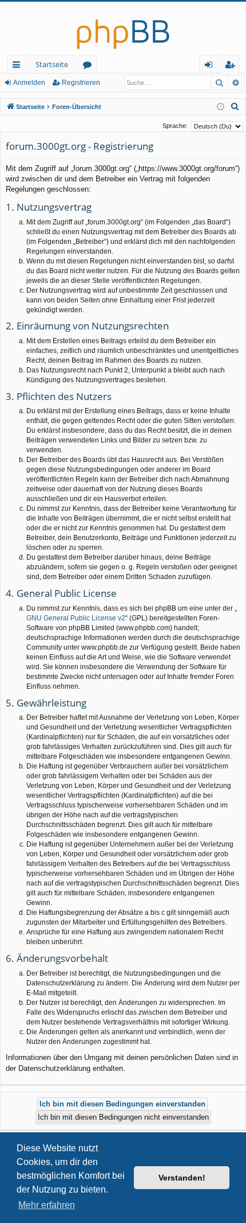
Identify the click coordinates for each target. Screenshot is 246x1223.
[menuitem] (235, 106)
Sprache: (175, 125)
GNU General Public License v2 (75, 618)
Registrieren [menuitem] (232, 66)
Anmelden (29, 83)
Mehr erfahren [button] (46, 1205)
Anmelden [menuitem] (210, 66)
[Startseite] (123, 28)
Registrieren (81, 83)
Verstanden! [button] (181, 1177)
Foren (89, 66)
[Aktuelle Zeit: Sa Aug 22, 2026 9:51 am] (220, 107)
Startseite (51, 64)
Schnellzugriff (18, 66)
